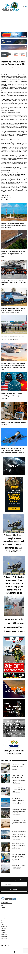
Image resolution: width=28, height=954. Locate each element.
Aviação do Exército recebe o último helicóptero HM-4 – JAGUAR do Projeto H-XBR (13, 282)
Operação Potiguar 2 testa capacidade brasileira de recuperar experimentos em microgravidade (13, 225)
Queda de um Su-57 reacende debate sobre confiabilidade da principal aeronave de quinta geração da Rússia (12, 450)
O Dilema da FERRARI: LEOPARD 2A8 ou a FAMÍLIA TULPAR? (18, 789)
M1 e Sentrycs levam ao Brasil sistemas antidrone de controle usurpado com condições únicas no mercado (13, 310)
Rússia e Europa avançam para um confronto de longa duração (18, 845)
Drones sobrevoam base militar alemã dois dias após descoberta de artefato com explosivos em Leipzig (12, 337)
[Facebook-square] (2, 945)
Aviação (17, 67)
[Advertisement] (14, 20)
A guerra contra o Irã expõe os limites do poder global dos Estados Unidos (19, 811)
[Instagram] (8, 945)
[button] (24, 7)
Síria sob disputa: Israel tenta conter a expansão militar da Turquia (19, 822)
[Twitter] (5, 945)
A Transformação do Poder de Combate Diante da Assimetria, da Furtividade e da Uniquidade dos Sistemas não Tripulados (19, 835)
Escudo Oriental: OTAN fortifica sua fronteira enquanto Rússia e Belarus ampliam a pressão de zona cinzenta (18, 779)
